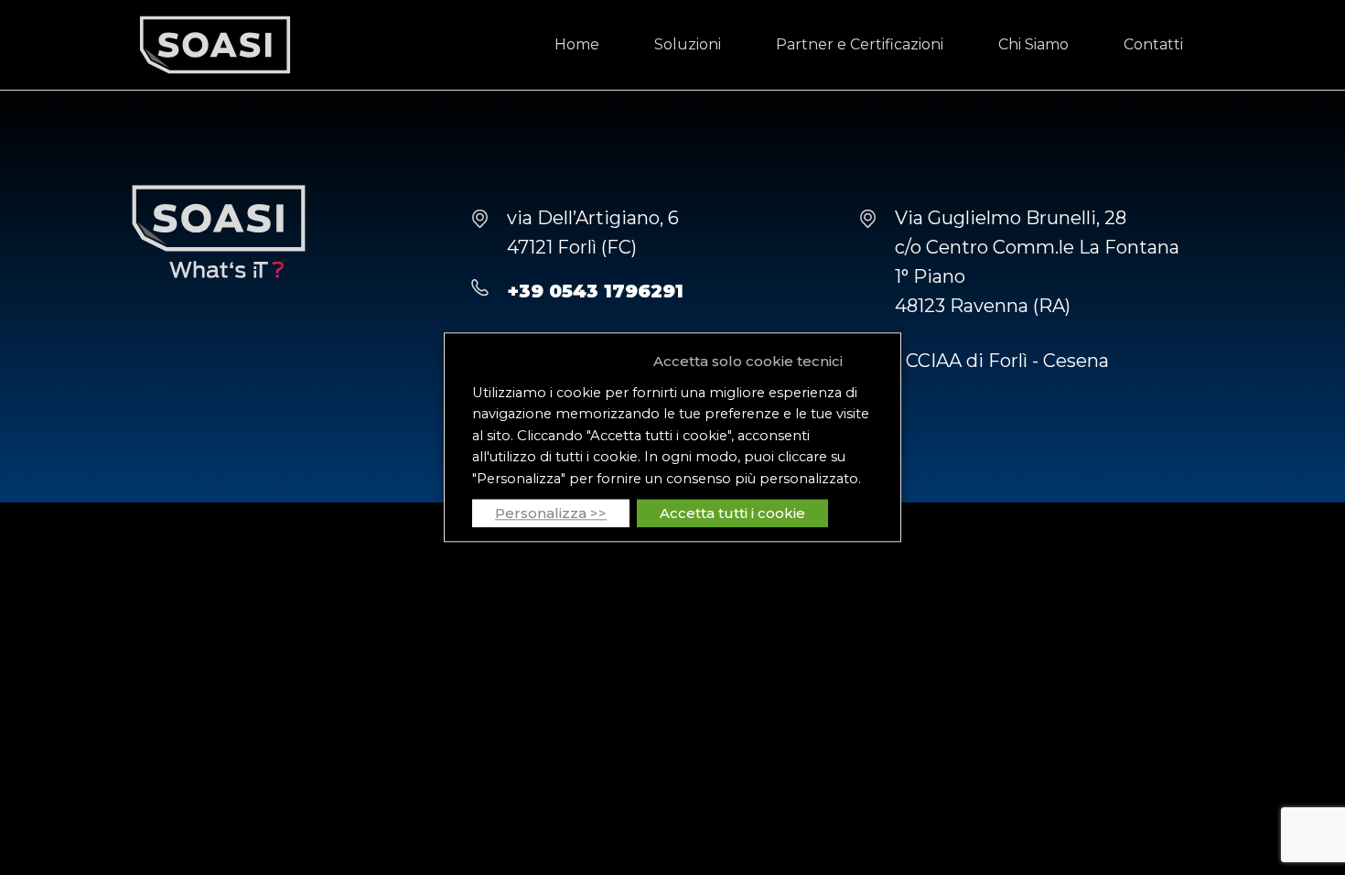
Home (576, 44)
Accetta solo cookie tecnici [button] (748, 361)
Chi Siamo (1033, 44)
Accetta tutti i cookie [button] (732, 514)
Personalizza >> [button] (551, 514)
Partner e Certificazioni (859, 44)
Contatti (1153, 44)
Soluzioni (687, 44)
